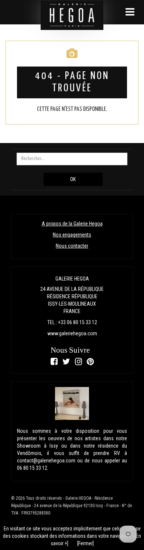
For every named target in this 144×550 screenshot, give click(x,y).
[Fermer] (85, 543)
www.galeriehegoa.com (72, 333)
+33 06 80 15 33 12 (77, 322)
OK (73, 179)
